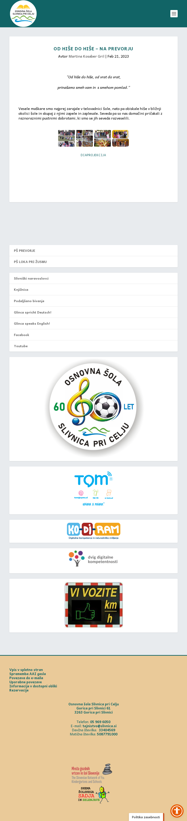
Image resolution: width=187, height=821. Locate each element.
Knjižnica (21, 289)
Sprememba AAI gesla (27, 673)
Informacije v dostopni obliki (33, 686)
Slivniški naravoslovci (31, 278)
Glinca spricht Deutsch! (32, 312)
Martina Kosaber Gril (86, 56)
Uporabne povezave (25, 682)
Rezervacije (19, 690)
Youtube (21, 345)
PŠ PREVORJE (24, 250)
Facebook (21, 334)
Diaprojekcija (93, 155)
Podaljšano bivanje (29, 300)
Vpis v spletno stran (26, 669)
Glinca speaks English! (32, 323)
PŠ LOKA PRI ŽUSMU (30, 261)
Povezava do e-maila (26, 678)
